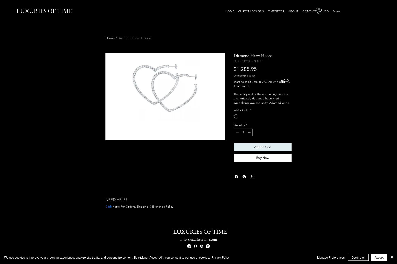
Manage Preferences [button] (331, 257)
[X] (208, 246)
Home (110, 38)
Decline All (358, 257)
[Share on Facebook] (236, 176)
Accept (379, 257)
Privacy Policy (221, 257)
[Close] (392, 257)
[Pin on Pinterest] (244, 176)
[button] (319, 11)
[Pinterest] (202, 246)
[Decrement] (236, 132)
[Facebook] (195, 246)
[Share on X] (252, 176)
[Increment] (249, 132)
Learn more (241, 86)
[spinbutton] (243, 132)
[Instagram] (189, 246)
